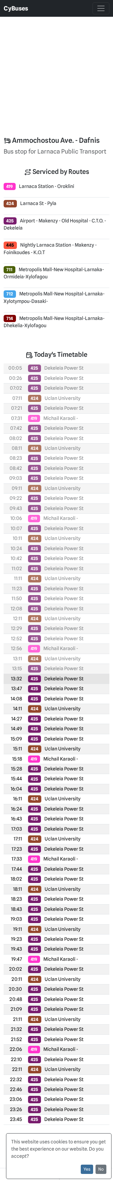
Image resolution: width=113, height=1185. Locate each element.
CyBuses (16, 8)
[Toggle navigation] (101, 8)
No (101, 1169)
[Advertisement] (56, 73)
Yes (86, 1169)
